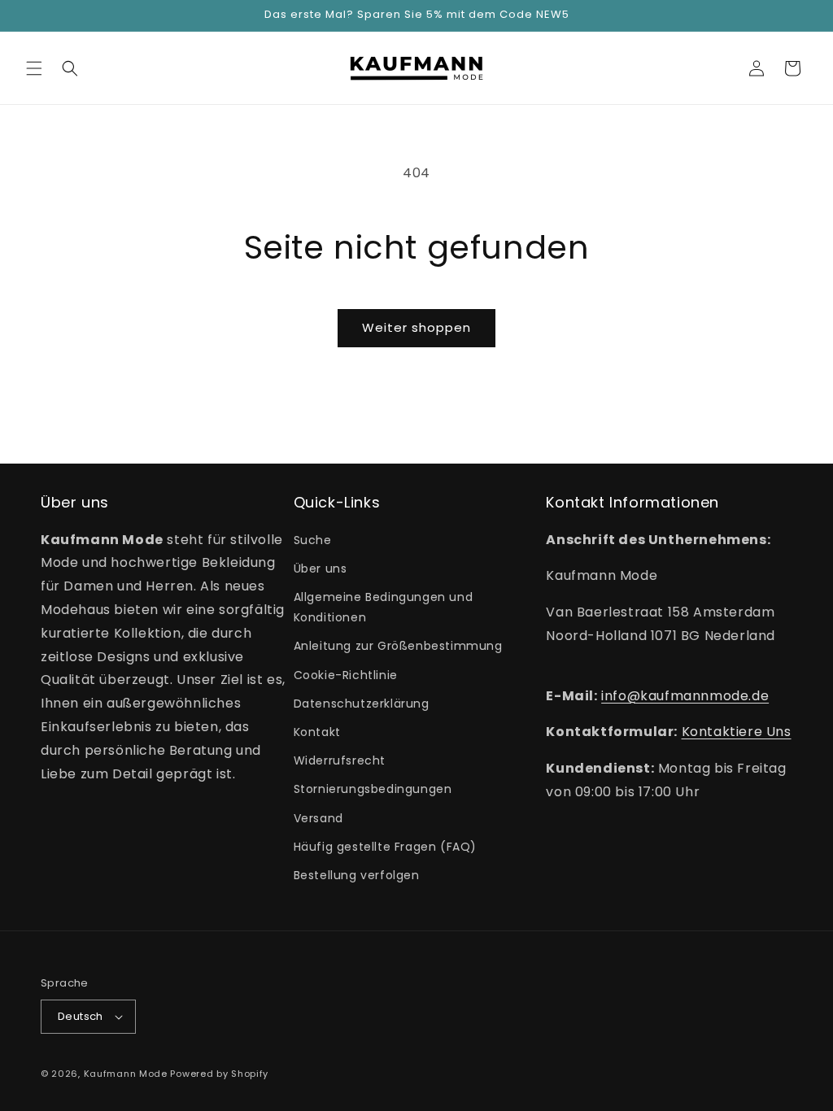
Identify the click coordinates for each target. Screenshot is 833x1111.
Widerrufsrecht (340, 760)
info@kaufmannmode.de (685, 695)
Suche (313, 540)
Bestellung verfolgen (357, 875)
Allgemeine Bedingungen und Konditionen (383, 607)
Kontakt (317, 732)
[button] (34, 68)
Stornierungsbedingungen (373, 789)
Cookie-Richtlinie (346, 675)
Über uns (320, 568)
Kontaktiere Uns (737, 731)
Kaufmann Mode (126, 1073)
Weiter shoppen (416, 327)
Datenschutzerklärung (362, 703)
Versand (318, 818)
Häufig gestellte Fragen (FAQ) (385, 847)
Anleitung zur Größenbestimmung (398, 646)
